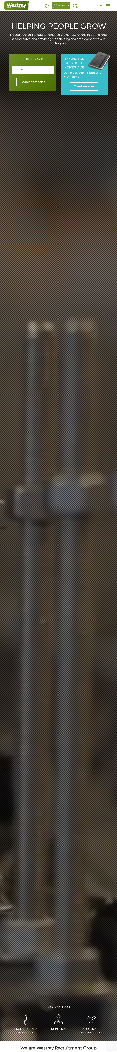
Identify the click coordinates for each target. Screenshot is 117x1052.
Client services (84, 86)
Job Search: (33, 59)
